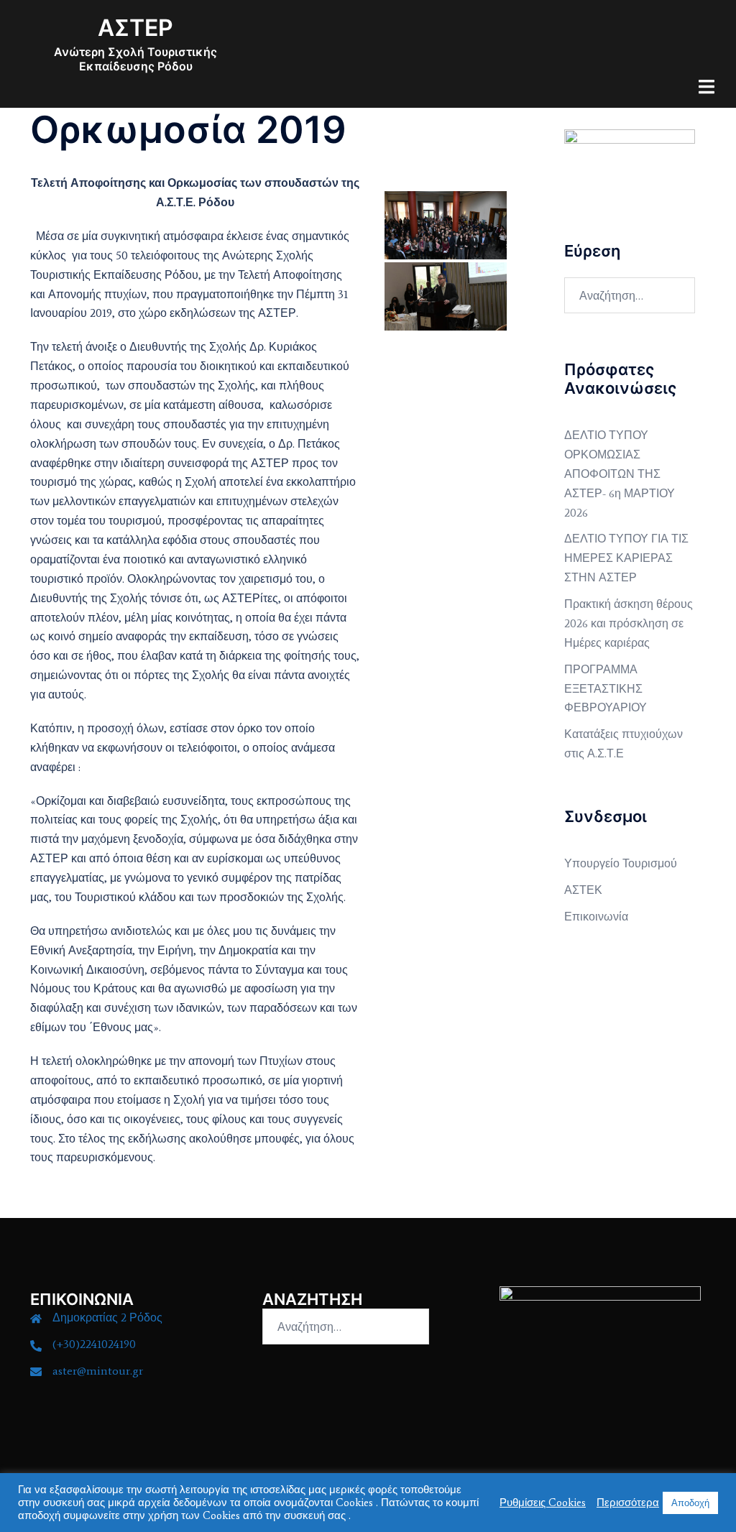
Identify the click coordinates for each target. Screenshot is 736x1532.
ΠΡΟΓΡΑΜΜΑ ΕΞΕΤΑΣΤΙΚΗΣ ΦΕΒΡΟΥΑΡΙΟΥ (605, 689)
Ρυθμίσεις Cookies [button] (543, 1502)
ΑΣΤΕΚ (583, 890)
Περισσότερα (628, 1502)
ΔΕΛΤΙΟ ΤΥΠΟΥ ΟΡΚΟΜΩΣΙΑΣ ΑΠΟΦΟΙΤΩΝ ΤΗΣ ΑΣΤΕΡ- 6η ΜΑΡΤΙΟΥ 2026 (619, 474)
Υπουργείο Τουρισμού (620, 863)
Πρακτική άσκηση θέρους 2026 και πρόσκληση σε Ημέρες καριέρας (628, 623)
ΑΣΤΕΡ (135, 28)
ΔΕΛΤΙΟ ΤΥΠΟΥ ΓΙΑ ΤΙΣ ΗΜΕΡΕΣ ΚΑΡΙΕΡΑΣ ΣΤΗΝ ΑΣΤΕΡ (626, 558)
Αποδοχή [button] (690, 1503)
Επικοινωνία (596, 916)
